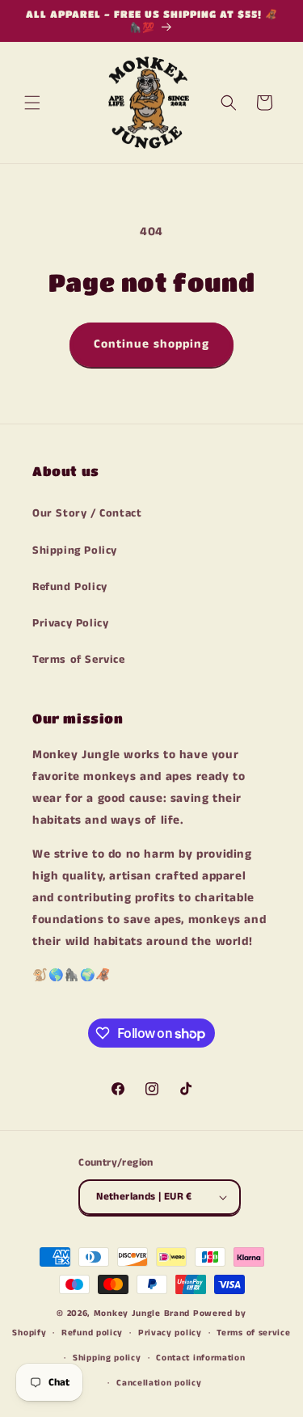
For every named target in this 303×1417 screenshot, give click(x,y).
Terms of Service (78, 660)
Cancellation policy (158, 1383)
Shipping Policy (74, 550)
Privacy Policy (70, 623)
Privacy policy (170, 1332)
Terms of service (253, 1332)
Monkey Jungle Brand (142, 1313)
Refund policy (92, 1332)
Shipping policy (107, 1358)
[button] (32, 102)
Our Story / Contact (86, 513)
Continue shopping (151, 343)
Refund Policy (69, 587)
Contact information (200, 1358)
